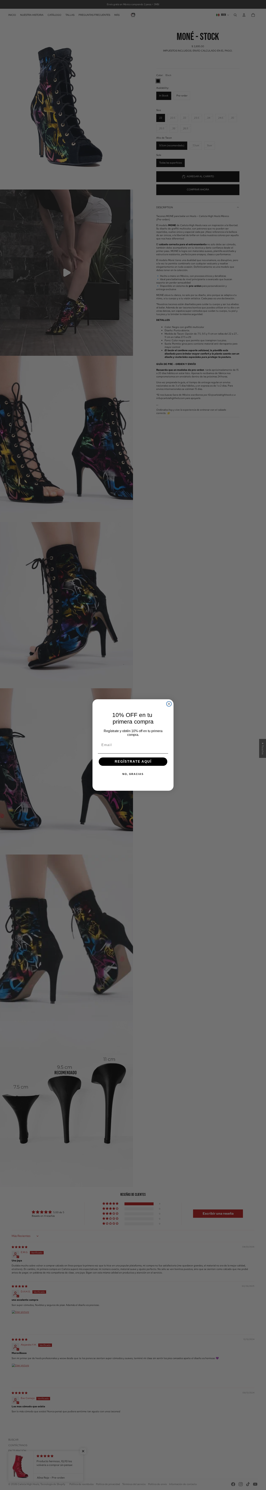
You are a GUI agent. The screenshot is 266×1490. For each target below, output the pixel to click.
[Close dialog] (168, 703)
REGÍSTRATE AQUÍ (133, 761)
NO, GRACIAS (133, 774)
